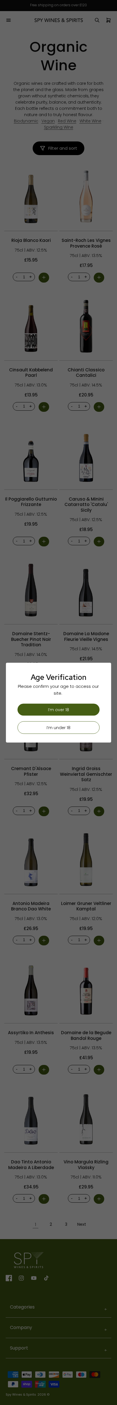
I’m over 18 (58, 709)
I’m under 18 (58, 727)
